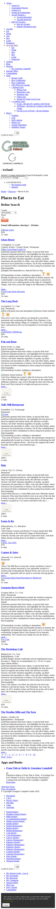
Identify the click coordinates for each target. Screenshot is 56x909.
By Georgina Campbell (21, 69)
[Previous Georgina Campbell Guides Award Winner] (43, 274)
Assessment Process (19, 8)
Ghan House (7, 239)
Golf (13, 118)
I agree (6, 905)
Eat (7, 31)
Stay (8, 36)
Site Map (10, 803)
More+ (9, 113)
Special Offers (12, 71)
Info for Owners (18, 22)
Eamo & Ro (7, 521)
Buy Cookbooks (18, 83)
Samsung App (22, 94)
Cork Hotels (11, 833)
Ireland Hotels (12, 812)
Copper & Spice (9, 552)
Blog (8, 64)
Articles (9, 62)
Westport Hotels (12, 861)
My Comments (12, 880)
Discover (12, 191)
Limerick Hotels (13, 852)
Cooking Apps (18, 101)
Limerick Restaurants (15, 854)
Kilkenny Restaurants (15, 849)
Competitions (11, 73)
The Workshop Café (12, 649)
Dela (3, 465)
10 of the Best (12, 45)
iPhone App (21, 90)
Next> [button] (12, 787)
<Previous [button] (5, 787)
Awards (9, 29)
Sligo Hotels (11, 856)
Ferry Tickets (11, 887)
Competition (11, 890)
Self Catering (16, 120)
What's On (15, 122)
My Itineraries (12, 878)
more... (4, 289)
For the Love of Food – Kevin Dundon (33, 111)
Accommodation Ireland (16, 819)
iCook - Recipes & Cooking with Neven (33, 104)
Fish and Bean (9, 341)
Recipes (9, 66)
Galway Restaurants (14, 840)
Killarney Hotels (13, 842)
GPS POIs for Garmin (20, 85)
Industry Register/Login (26, 26)
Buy (8, 38)
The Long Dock (9, 301)
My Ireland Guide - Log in (17, 873)
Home (3, 191)
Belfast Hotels (12, 828)
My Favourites (12, 876)
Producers (10, 43)
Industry (14, 187)
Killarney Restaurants (15, 845)
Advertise (10, 807)
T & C (9, 798)
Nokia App (21, 97)
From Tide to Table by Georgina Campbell (29, 768)
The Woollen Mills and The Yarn (18, 712)
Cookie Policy (9, 901)
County (4, 210)
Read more (10, 782)
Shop (8, 76)
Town (3, 215)
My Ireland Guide (18, 185)
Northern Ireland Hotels (16, 814)
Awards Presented (24, 17)
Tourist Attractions (19, 125)
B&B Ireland (11, 816)
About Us (15, 5)
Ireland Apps (17, 87)
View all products (8, 789)
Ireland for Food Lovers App (28, 99)
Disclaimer (10, 796)
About (8, 3)
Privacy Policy (12, 800)
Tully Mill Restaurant (12, 404)
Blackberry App (23, 92)
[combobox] (16, 133)
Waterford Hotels (13, 859)
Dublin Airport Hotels (15, 821)
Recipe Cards (17, 78)
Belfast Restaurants (14, 830)
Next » (4, 757)
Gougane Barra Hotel (12, 587)
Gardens (14, 115)
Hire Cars (10, 885)
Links (8, 805)
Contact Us (16, 10)
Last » (9, 757)
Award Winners (18, 15)
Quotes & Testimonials (20, 12)
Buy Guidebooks (18, 80)
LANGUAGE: (7, 135)
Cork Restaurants (13, 835)
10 (34, 754)
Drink (8, 33)
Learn (8, 41)
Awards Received (24, 19)
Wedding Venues (18, 127)
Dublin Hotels (12, 823)
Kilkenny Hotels (13, 847)
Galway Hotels (12, 837)
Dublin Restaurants (14, 826)
